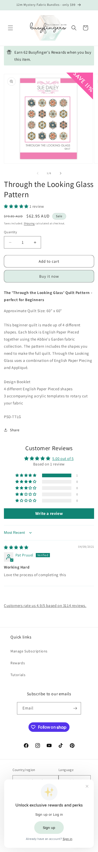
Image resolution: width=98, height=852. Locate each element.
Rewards (17, 663)
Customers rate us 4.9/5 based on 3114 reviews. (45, 605)
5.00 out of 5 (63, 458)
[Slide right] (60, 173)
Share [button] (15, 430)
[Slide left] (37, 173)
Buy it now (49, 276)
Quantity (10, 232)
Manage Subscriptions (29, 651)
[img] (16, 547)
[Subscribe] (75, 708)
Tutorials (17, 674)
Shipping (29, 223)
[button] (10, 28)
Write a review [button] (49, 513)
